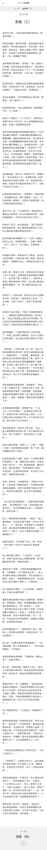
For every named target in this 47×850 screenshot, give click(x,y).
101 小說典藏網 (23, 6)
